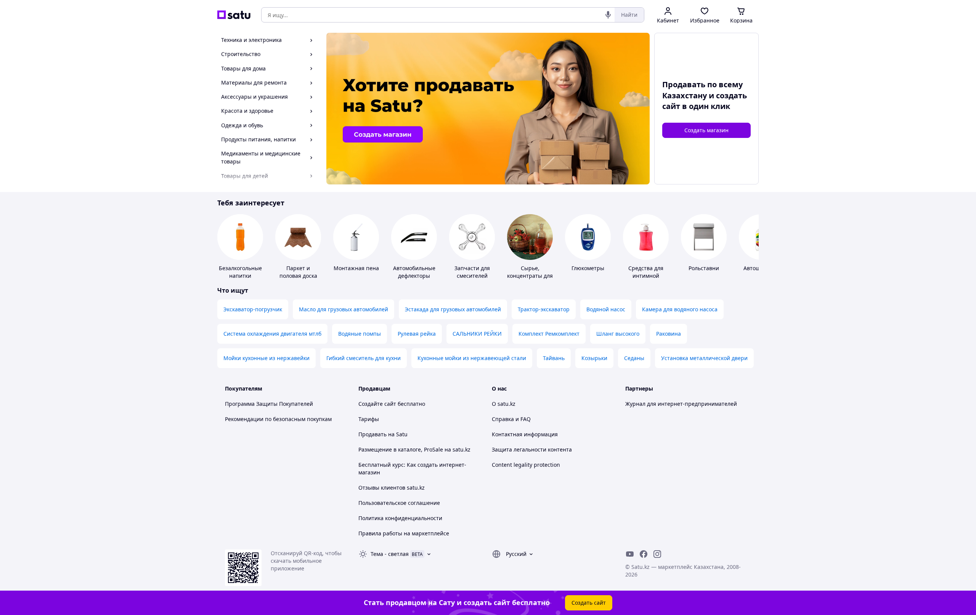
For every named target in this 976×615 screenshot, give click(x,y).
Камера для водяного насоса (680, 309)
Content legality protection (526, 464)
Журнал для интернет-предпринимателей (681, 403)
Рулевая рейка (417, 333)
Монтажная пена (356, 268)
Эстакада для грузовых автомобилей (453, 309)
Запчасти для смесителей (472, 271)
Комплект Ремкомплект (549, 333)
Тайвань (554, 358)
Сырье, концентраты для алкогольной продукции (530, 279)
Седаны (634, 358)
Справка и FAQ (511, 419)
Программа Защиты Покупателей (269, 403)
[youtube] (629, 554)
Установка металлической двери (704, 358)
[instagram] (657, 554)
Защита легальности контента (532, 449)
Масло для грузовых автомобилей (343, 309)
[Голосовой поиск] (608, 15)
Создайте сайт (377, 403)
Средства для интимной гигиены (645, 275)
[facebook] (643, 554)
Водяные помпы (359, 333)
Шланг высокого (617, 333)
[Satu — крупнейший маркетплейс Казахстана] (233, 14)
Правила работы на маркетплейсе (403, 533)
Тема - (390, 553)
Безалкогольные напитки (240, 271)
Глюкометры (587, 268)
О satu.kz (503, 403)
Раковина (668, 333)
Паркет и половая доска (298, 271)
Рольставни (704, 268)
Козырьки (594, 358)
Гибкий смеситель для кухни (363, 358)
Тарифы (368, 419)
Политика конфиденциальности (400, 518)
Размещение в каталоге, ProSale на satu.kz (414, 449)
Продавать (372, 434)
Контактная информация (525, 434)
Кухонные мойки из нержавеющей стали (471, 358)
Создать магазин (706, 130)
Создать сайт (588, 602)
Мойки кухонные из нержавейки (266, 358)
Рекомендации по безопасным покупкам (278, 419)
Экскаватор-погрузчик (252, 309)
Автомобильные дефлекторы (414, 271)
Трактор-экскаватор (544, 309)
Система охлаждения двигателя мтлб (272, 333)
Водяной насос (605, 309)
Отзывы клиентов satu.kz (391, 487)
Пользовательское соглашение (399, 502)
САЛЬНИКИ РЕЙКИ (477, 333)
